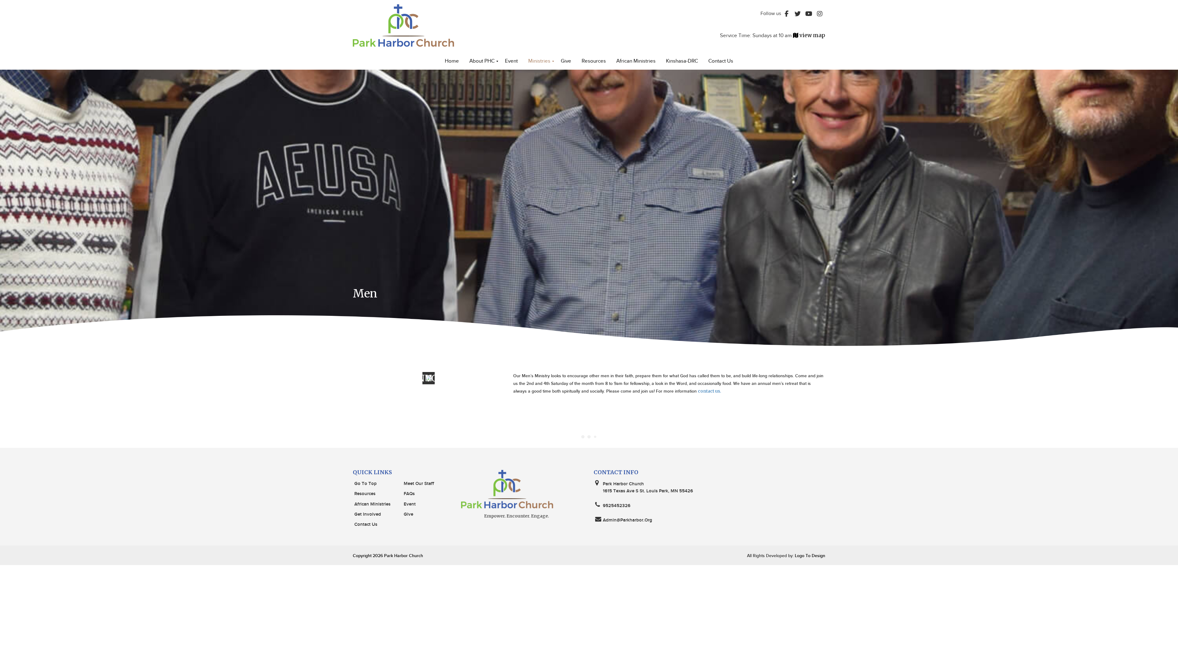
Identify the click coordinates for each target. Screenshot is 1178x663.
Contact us (365, 524)
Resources (364, 494)
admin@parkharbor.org (627, 520)
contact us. (709, 391)
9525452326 (616, 506)
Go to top (365, 484)
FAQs (409, 494)
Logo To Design (809, 555)
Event (410, 504)
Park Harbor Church (403, 555)
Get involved (367, 514)
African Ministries (372, 504)
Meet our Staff (419, 484)
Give (408, 514)
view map (812, 35)
